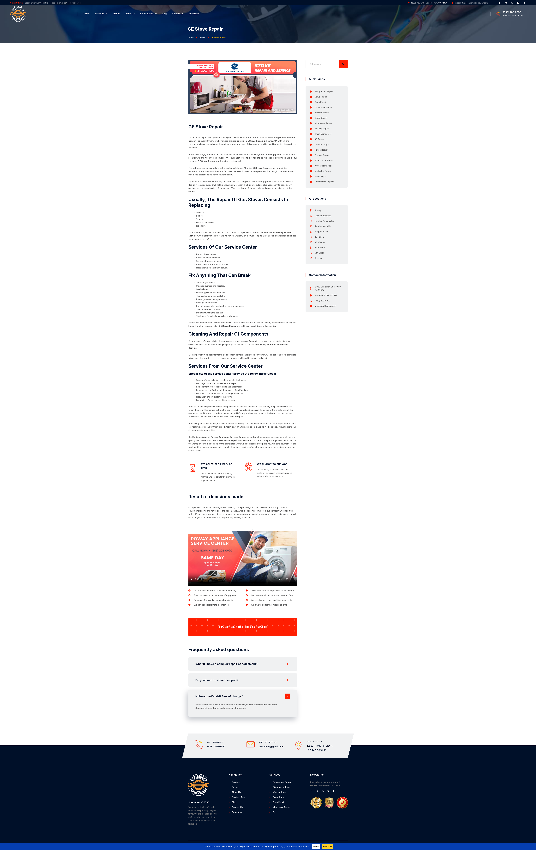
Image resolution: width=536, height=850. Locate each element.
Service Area (146, 13)
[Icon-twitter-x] (512, 3)
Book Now (194, 13)
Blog (164, 13)
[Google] (518, 3)
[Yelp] (524, 3)
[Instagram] (505, 3)
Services (99, 13)
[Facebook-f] (499, 3)
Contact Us (177, 13)
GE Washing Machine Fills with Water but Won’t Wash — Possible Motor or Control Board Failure (67, 3)
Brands (116, 13)
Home (86, 13)
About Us (130, 13)
